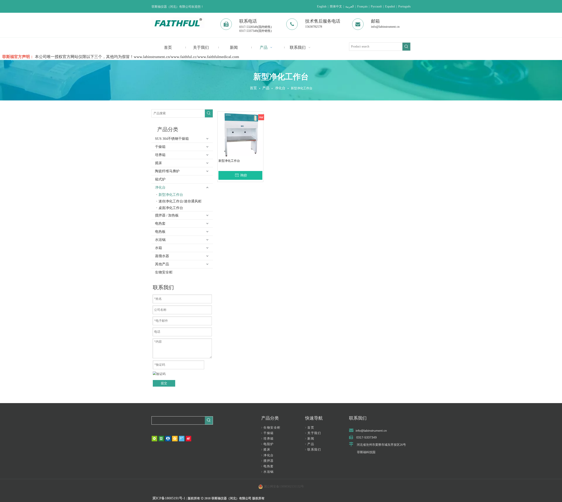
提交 (164, 383)
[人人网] (168, 438)
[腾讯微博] (181, 438)
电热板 (160, 231)
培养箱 (160, 155)
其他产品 (162, 264)
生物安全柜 (164, 272)
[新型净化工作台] (240, 134)
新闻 (310, 438)
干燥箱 (160, 147)
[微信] (154, 438)
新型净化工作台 (171, 194)
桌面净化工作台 (171, 208)
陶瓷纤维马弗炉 (167, 171)
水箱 (158, 248)
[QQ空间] (175, 438)
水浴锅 (160, 240)
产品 (310, 444)
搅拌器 (268, 460)
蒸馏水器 (162, 256)
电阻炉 (268, 444)
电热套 (160, 223)
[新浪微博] (188, 438)
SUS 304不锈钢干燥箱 (172, 138)
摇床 (158, 163)
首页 (310, 427)
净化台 (160, 187)
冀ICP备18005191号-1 (168, 498)
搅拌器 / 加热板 (167, 215)
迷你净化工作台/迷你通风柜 (180, 201)
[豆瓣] (161, 438)
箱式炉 (160, 179)
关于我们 (314, 433)
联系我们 (314, 449)
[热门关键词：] (406, 47)
